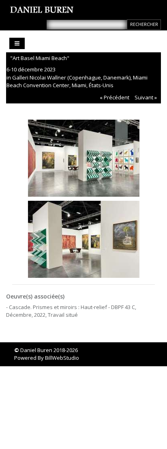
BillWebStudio (62, 357)
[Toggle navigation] (17, 43)
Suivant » (146, 97)
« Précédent (114, 97)
